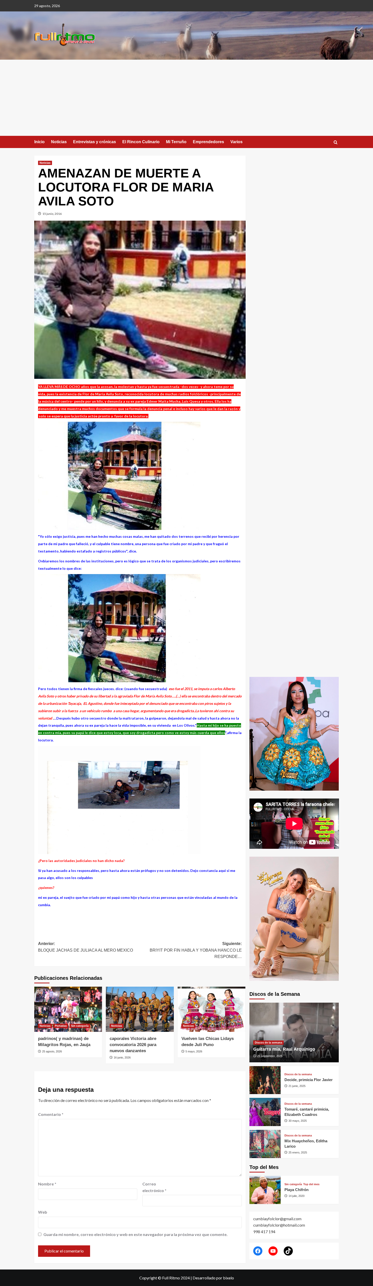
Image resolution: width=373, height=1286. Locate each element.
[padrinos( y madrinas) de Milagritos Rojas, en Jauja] (68, 1009)
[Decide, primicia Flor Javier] (265, 1080)
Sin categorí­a (80, 1025)
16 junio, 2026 (122, 1057)
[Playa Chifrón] (265, 1190)
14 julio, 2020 (296, 1195)
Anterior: (85, 946)
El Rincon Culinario (141, 142)
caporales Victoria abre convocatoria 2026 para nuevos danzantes (133, 1044)
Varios (236, 142)
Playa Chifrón (296, 1189)
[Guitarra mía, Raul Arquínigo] (294, 1032)
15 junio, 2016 (52, 214)
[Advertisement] (186, 97)
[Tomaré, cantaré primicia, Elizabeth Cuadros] (265, 1112)
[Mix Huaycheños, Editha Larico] (265, 1144)
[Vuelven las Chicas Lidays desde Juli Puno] (211, 1009)
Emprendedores (208, 142)
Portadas (61, 1025)
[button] (335, 142)
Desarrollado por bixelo (213, 1277)
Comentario (50, 1114)
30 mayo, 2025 (298, 1120)
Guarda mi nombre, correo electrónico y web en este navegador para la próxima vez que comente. (135, 1234)
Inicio (39, 142)
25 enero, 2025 (298, 1152)
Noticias (59, 142)
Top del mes (311, 1184)
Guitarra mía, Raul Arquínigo (284, 1049)
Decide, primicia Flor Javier (308, 1080)
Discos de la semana (268, 1042)
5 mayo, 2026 (193, 1051)
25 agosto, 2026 (52, 1051)
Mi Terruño (176, 142)
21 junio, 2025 (297, 1085)
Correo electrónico (154, 1187)
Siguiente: (196, 950)
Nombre (47, 1183)
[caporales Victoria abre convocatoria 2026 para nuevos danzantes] (140, 1009)
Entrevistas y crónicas (94, 142)
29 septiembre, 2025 (269, 1055)
